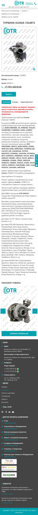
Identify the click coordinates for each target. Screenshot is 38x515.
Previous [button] (3, 311)
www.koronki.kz (9, 434)
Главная (4, 387)
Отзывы (15, 102)
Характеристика (26, 102)
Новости (4, 399)
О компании (6, 396)
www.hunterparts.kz (11, 445)
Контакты (5, 402)
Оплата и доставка (8, 393)
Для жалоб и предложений (29, 3)
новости (7, 484)
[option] (19, 49)
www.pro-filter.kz (10, 456)
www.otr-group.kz (10, 423)
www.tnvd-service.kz (11, 440)
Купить (9, 94)
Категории (5, 390)
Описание (6, 102)
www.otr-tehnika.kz (10, 428)
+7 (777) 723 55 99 (10, 371)
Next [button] (34, 311)
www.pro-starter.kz (10, 451)
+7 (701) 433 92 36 (13, 86)
